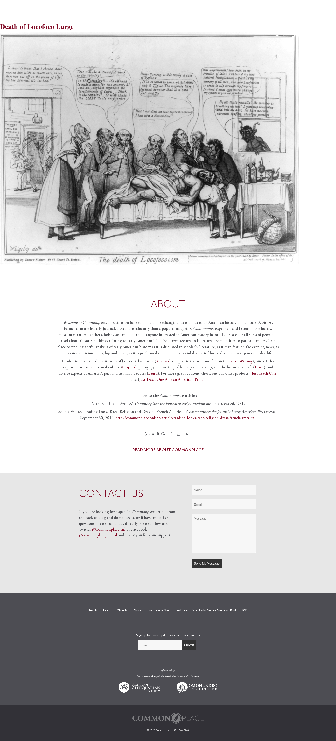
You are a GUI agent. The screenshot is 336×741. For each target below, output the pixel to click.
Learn (107, 610)
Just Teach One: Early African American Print (206, 610)
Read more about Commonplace (168, 449)
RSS (244, 610)
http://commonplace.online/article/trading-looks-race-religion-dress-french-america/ (186, 418)
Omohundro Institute (188, 676)
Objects (128, 368)
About (138, 610)
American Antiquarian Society (156, 676)
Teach (93, 610)
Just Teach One (264, 374)
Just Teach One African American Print (171, 380)
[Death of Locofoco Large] (168, 148)
